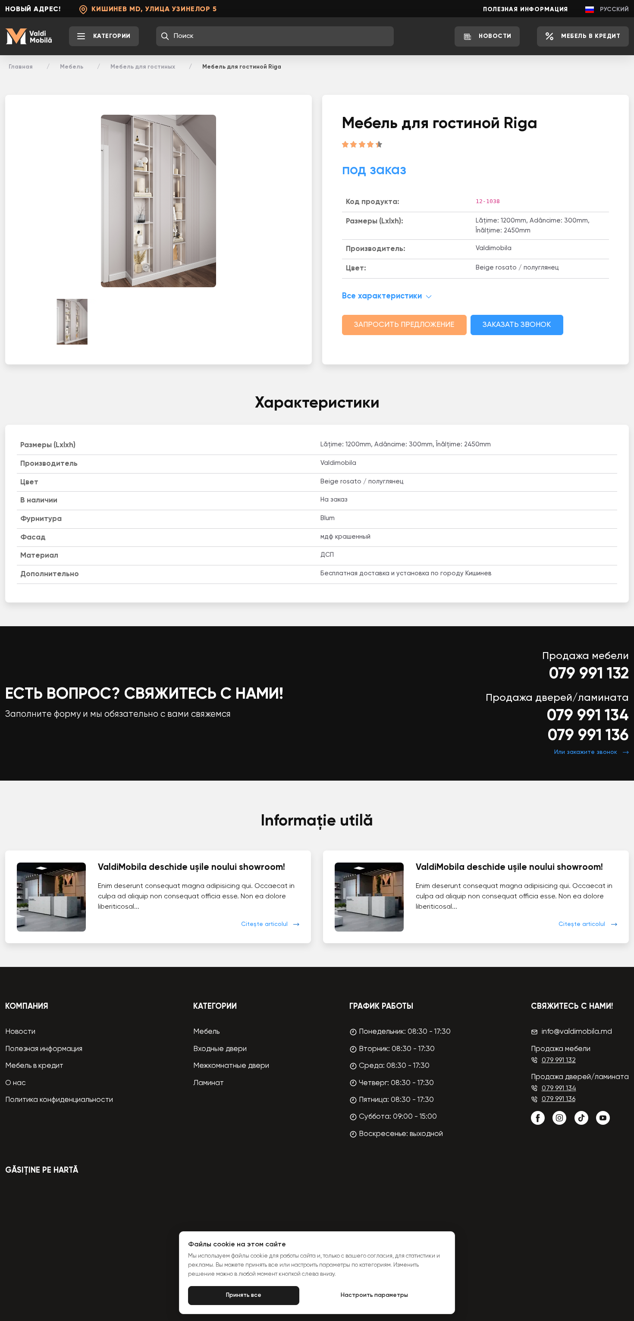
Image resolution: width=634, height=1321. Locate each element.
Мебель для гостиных (142, 67)
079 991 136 (588, 736)
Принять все (243, 1295)
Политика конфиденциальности (59, 1100)
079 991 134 (588, 716)
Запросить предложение (404, 325)
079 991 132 (589, 674)
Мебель (71, 67)
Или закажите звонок (585, 752)
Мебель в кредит (34, 1066)
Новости (20, 1031)
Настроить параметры (374, 1295)
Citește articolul (264, 924)
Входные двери (220, 1049)
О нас (15, 1083)
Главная (21, 67)
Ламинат (208, 1083)
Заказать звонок (517, 325)
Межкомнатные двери (231, 1066)
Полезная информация (525, 9)
